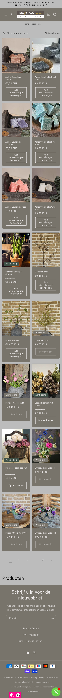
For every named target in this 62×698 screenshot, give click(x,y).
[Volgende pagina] (51, 560)
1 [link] (10, 560)
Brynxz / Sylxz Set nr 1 (45, 468)
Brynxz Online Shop (19, 678)
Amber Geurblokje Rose (15, 207)
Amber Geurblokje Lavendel (13, 143)
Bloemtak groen (12, 340)
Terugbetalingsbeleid (24, 682)
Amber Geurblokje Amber (13, 78)
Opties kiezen (46, 420)
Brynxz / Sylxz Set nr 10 (15, 533)
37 (43, 560)
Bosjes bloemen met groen (44, 404)
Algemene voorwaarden (44, 687)
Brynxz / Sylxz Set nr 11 (45, 533)
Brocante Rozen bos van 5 (16, 469)
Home (26, 24)
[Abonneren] (52, 618)
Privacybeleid (52, 678)
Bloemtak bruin (41, 272)
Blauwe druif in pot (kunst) (13, 273)
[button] (6, 14)
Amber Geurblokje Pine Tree (45, 143)
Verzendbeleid (32, 691)
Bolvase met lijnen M (14, 403)
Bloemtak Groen (42, 340)
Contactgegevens (43, 682)
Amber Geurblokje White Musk (45, 208)
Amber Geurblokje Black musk (45, 78)
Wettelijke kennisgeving (21, 687)
